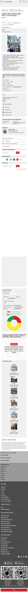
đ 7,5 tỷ (14, 430)
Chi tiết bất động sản (6, 27)
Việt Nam (3, 469)
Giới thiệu (3, 489)
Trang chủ (3, 487)
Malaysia (3, 477)
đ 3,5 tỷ (14, 371)
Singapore (3, 475)
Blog (2, 507)
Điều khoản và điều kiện (21, 585)
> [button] (23, 43)
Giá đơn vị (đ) (6, 291)
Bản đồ (3, 29)
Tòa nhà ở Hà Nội (4, 455)
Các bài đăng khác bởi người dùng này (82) (16, 132)
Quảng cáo (3, 495)
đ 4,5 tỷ (14, 407)
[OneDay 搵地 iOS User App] (8, 562)
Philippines (3, 471)
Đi (17, 152)
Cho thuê (5, 515)
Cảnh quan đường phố (6, 31)
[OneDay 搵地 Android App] (19, 562)
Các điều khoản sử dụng (8, 301)
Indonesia (3, 479)
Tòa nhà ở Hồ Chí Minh (6, 457)
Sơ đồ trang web (4, 497)
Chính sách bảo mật (5, 499)
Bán (4, 537)
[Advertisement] (14, 185)
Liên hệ (2, 491)
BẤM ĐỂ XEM (14, 344)
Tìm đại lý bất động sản (6, 501)
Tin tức (2, 493)
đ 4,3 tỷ (14, 419)
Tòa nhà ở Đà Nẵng (5, 460)
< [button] (4, 43)
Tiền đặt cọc (6, 296)
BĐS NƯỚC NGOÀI (5, 509)
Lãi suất (17, 296)
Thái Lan (3, 473)
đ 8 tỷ (14, 395)
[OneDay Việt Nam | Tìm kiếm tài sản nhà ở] (6, 1)
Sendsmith (24, 169)
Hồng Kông (3, 466)
